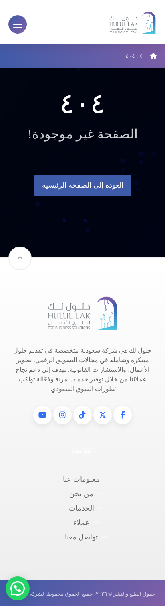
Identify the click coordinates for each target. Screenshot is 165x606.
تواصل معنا (81, 537)
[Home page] (153, 56)
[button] (122, 415)
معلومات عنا (81, 479)
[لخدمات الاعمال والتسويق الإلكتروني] (133, 23)
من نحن (81, 494)
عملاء (81, 523)
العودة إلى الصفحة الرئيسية (82, 185)
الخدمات (81, 508)
